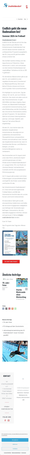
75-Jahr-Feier (6, 285)
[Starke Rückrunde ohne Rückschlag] (22, 284)
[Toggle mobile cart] (23, 10)
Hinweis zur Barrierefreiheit (23, 399)
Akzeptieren (15, 440)
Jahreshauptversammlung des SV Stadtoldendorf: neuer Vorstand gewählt (14, 334)
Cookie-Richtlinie (7, 452)
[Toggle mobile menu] (27, 10)
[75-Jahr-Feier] (8, 281)
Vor (25, 21)
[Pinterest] (9, 310)
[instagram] (8, 422)
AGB (23, 401)
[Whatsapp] (15, 310)
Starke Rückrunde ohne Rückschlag (21, 295)
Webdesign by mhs (23, 396)
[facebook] (5, 422)
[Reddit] (12, 310)
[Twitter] (6, 310)
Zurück (20, 21)
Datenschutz (20, 394)
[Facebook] (3, 310)
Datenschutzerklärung (16, 452)
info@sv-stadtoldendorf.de (6, 409)
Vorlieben (15, 448)
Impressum (23, 452)
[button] (3, 291)
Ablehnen (15, 444)
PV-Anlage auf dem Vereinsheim (13, 328)
